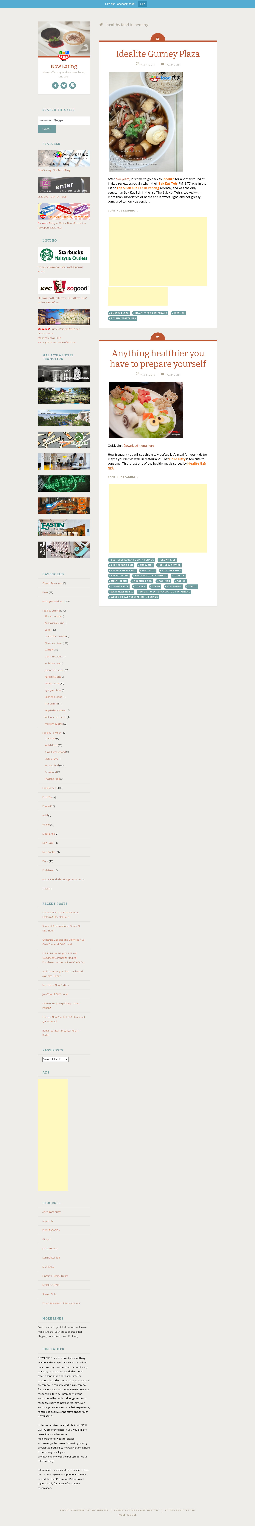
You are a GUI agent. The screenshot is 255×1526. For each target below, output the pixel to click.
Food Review (49, 788)
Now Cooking (49, 852)
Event (45, 592)
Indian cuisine (52, 663)
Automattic (149, 1510)
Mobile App (48, 833)
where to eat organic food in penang (165, 591)
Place (45, 861)
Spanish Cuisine (53, 697)
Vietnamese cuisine (55, 717)
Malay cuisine (52, 683)
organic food (143, 581)
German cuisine (53, 656)
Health (46, 824)
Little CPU (187, 1510)
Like (142, 3)
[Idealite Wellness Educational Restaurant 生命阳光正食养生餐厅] (158, 410)
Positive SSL (128, 1514)
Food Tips (47, 797)
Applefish (47, 1221)
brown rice (168, 560)
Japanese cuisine (54, 670)
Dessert (49, 649)
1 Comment (173, 64)
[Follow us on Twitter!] (63, 85)
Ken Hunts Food (51, 1257)
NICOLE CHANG (51, 1285)
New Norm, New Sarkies (55, 985)
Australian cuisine (54, 623)
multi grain (119, 581)
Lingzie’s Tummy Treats (55, 1276)
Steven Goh (49, 1294)
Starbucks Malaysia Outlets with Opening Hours (60, 269)
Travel (45, 888)
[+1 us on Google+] (72, 85)
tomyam (140, 586)
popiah (181, 581)
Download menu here (139, 446)
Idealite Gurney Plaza (158, 54)
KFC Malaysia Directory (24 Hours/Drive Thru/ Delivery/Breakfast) (62, 300)
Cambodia (50, 738)
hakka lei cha (119, 575)
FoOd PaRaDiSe (51, 1230)
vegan (156, 586)
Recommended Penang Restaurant (61, 879)
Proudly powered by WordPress (84, 1510)
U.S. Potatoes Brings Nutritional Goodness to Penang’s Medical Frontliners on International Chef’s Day (63, 958)
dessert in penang (123, 570)
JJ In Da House (49, 1248)
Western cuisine (54, 723)
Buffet (48, 629)
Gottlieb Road (171, 570)
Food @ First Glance (53, 601)
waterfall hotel (122, 591)
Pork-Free (47, 870)
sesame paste (119, 586)
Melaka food (51, 758)
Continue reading (123, 210)
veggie (192, 586)
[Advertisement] (53, 1135)
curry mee (146, 565)
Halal (45, 815)
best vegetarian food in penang (132, 560)
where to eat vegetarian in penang (134, 597)
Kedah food (51, 745)
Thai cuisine (51, 703)
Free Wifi (47, 806)
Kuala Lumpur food (55, 752)
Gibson (46, 1239)
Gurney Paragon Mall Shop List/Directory (59, 331)
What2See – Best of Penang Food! (61, 1303)
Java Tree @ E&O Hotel (55, 994)
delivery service (170, 565)
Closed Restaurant (52, 583)
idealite (179, 313)
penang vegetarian (123, 318)
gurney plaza (120, 313)
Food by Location (51, 733)
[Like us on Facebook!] (55, 85)
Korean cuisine (53, 676)
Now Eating (64, 66)
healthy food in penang (151, 313)
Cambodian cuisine (55, 636)
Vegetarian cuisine (55, 710)
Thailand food (52, 778)
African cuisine (53, 616)
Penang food (52, 765)
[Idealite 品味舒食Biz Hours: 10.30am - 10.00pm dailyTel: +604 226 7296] (158, 121)
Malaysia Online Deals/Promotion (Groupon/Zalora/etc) (62, 225)
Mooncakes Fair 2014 (49, 338)
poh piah (164, 581)
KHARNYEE (48, 1266)
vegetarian (174, 586)
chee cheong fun (122, 565)
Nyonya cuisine (53, 690)
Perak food (51, 772)
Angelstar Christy (51, 1212)
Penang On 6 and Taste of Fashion (57, 342)
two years (122, 179)
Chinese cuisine (53, 643)
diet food (148, 570)
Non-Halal (47, 842)
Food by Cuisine (51, 610)
